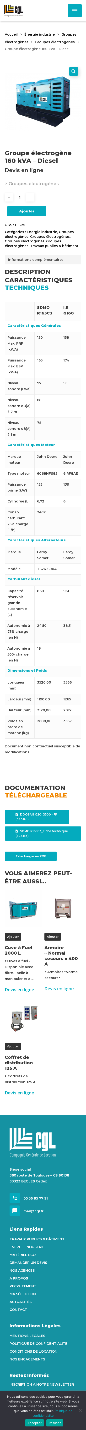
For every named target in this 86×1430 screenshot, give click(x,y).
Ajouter (26, 211)
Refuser (55, 1423)
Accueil (11, 34)
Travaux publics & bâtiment (54, 246)
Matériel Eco (23, 1255)
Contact (18, 1310)
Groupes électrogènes (55, 42)
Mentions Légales (27, 1336)
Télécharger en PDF (31, 856)
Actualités (21, 1302)
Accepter (34, 1423)
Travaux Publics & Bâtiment (37, 1239)
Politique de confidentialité (38, 1343)
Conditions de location (33, 1351)
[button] (73, 71)
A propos (19, 1278)
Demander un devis (28, 1263)
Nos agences (22, 1270)
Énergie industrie (39, 34)
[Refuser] (80, 1410)
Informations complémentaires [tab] (36, 260)
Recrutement (23, 1286)
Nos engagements (27, 1359)
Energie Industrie (27, 1247)
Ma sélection (23, 1294)
